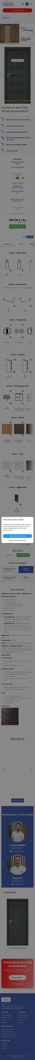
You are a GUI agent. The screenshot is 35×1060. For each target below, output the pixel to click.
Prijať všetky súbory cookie (17, 536)
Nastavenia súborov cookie (17, 540)
